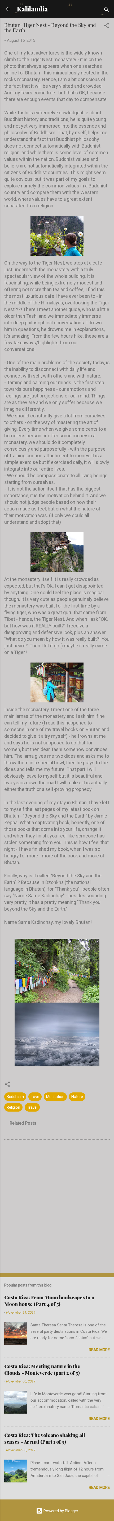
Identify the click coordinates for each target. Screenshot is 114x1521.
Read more (99, 1349)
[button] (106, 26)
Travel (32, 1107)
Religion (13, 1107)
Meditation (55, 1096)
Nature (77, 1096)
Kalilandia (32, 9)
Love (35, 1096)
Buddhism (15, 1096)
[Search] (106, 11)
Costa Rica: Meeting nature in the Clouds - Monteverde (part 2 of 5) (42, 1369)
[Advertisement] (57, 1207)
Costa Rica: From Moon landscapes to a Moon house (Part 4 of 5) (49, 1300)
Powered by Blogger (60, 1511)
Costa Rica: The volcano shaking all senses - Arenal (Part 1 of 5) (44, 1438)
